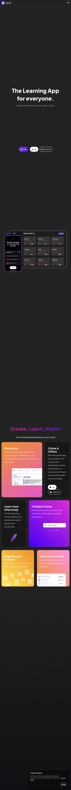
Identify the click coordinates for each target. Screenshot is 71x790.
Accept (63, 784)
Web (25, 149)
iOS (34, 149)
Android (47, 149)
